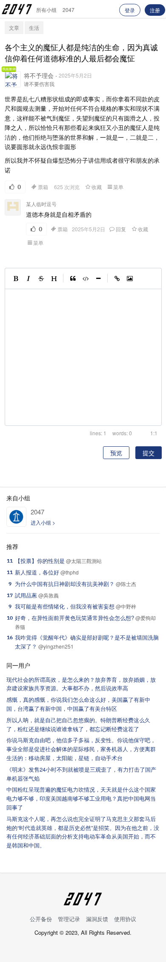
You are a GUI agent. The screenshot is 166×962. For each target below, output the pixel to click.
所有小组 (46, 9)
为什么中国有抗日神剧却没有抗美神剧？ (64, 584)
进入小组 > (43, 522)
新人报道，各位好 (37, 572)
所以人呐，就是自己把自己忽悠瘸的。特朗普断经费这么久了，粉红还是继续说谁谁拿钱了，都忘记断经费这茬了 (78, 724)
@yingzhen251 (56, 646)
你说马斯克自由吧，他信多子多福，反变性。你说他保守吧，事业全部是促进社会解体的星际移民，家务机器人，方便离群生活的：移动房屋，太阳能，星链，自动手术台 (81, 749)
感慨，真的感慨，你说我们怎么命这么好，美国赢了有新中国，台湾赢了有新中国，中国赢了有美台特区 (78, 703)
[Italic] (28, 278)
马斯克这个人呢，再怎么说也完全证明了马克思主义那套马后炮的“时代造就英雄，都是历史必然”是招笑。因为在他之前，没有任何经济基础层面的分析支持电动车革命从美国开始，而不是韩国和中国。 (82, 832)
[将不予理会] (13, 79)
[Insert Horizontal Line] (98, 278)
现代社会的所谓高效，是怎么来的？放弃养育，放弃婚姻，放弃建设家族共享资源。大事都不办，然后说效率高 (81, 683)
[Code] (85, 278)
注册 (155, 10)
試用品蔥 (26, 595)
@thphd (69, 572)
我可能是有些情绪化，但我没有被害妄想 (64, 606)
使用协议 (125, 919)
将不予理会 (39, 75)
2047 (68, 9)
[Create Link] (117, 278)
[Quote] (72, 278)
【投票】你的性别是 (40, 561)
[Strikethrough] (41, 278)
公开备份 (41, 919)
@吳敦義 (48, 595)
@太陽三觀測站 (84, 560)
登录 (130, 10)
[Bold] (15, 278)
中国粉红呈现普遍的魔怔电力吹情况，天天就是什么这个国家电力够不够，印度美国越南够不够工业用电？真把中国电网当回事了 (81, 798)
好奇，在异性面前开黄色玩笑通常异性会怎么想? (74, 618)
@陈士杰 (126, 583)
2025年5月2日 (75, 75)
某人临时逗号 (41, 203)
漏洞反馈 (97, 919)
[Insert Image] (129, 278)
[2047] (16, 517)
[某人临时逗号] (13, 207)
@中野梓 (126, 606)
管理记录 (69, 919)
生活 (34, 27)
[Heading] (54, 278)
